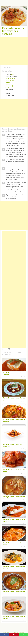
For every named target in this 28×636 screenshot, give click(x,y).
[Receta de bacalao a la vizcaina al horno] (14, 541)
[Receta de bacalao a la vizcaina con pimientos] (14, 517)
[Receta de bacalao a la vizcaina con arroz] (14, 589)
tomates (8, 82)
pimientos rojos (10, 80)
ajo (12, 86)
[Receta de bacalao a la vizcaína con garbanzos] (14, 417)
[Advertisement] (14, 51)
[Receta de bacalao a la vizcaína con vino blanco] (14, 371)
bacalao (13, 74)
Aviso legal (6, 632)
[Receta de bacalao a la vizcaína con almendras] (14, 494)
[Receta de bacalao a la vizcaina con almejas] (14, 564)
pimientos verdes (10, 78)
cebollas (8, 84)
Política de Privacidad (18, 632)
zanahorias (9, 87)
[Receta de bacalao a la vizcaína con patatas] (14, 396)
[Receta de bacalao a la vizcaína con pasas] (14, 467)
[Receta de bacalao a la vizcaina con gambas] (14, 614)
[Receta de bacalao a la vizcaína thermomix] (14, 442)
